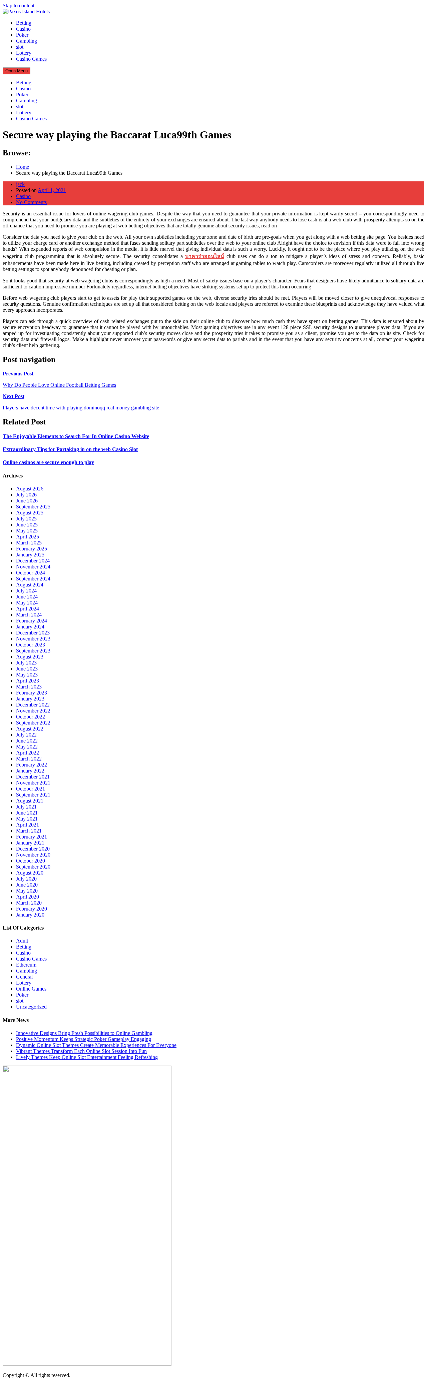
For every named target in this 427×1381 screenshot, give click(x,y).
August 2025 (29, 512)
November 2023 (33, 638)
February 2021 (31, 837)
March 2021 (29, 831)
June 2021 (27, 813)
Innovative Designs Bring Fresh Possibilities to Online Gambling (84, 1033)
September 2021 (33, 795)
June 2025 (27, 524)
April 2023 (27, 680)
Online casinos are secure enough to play (48, 462)
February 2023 (31, 693)
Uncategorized (31, 1007)
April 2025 (27, 536)
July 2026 (26, 494)
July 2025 (26, 518)
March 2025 (29, 542)
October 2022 (30, 717)
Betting (23, 23)
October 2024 (30, 572)
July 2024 (26, 590)
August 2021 (29, 801)
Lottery (23, 53)
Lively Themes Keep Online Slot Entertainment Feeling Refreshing (87, 1057)
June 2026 (27, 500)
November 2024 (33, 566)
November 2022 (33, 711)
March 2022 (29, 759)
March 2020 (29, 903)
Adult (22, 941)
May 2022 (27, 747)
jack (20, 184)
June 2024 (27, 596)
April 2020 (27, 897)
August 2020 (29, 873)
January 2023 (30, 699)
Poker (22, 35)
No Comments (31, 202)
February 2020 (31, 909)
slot (19, 47)
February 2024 (31, 620)
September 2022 (33, 723)
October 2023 (30, 644)
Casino (23, 29)
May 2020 (27, 891)
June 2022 (27, 741)
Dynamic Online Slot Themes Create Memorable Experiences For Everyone (96, 1045)
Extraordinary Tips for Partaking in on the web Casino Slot (70, 449)
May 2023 (27, 674)
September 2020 (33, 867)
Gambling (26, 41)
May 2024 (27, 602)
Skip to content (18, 5)
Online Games (31, 989)
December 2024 (33, 560)
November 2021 (33, 783)
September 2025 (33, 506)
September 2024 (33, 578)
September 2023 (33, 650)
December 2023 (33, 632)
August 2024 (29, 584)
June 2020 (27, 885)
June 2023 (27, 668)
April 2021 (27, 825)
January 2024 (30, 626)
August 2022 (29, 729)
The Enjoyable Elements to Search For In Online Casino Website (76, 436)
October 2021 (30, 789)
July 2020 (26, 879)
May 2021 (27, 819)
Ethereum (26, 965)
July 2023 (26, 662)
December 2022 (33, 705)
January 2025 (30, 554)
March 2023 (29, 686)
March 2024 (29, 614)
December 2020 (33, 849)
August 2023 (29, 656)
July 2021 (26, 807)
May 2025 (27, 530)
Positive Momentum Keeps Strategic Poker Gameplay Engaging (83, 1039)
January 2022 (30, 771)
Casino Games (31, 59)
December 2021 (33, 777)
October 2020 (30, 861)
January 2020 (30, 915)
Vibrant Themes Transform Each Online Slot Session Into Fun (81, 1051)
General (24, 977)
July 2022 (26, 735)
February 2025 (31, 548)
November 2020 (33, 855)
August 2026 (29, 488)
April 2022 (27, 753)
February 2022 (31, 765)
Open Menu (16, 70)
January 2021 (30, 843)
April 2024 (27, 608)
